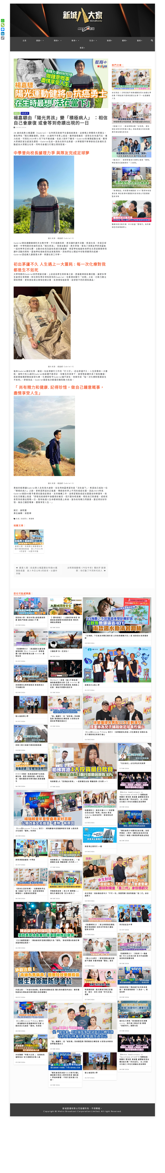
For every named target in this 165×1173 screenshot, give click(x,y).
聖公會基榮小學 (22, 716)
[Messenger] (2, 29)
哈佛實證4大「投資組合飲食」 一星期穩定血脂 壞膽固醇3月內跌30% (79, 781)
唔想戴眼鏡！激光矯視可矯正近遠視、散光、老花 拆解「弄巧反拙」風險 (99, 991)
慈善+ (82, 48)
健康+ (39, 40)
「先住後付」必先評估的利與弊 (132, 763)
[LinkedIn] (2, 34)
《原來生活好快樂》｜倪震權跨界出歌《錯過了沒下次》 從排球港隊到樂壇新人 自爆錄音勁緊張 (30, 890)
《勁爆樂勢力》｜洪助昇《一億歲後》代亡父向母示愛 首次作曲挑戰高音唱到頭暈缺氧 (133, 955)
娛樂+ (109, 40)
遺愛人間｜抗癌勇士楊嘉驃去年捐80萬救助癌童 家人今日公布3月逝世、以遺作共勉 (37, 571)
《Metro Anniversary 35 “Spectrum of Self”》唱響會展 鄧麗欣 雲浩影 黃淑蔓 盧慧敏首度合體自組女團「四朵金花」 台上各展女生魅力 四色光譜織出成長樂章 (134, 797)
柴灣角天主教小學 (92, 685)
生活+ (92, 40)
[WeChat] (2, 25)
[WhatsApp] (2, 21)
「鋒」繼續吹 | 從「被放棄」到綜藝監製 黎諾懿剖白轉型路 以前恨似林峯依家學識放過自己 (65, 718)
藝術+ (139, 40)
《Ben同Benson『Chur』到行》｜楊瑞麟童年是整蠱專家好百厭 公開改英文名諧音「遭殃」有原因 (30, 1023)
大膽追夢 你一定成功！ (59, 651)
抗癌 (18, 519)
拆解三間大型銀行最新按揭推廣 (29, 745)
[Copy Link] (2, 38)
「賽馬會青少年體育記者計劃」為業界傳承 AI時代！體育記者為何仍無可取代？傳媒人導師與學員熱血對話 (134, 832)
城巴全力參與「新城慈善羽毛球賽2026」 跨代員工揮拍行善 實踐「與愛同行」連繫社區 (133, 1023)
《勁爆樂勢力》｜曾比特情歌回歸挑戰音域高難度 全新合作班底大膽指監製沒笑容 (100, 926)
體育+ (124, 40)
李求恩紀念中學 (126, 924)
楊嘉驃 (31, 519)
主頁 (25, 40)
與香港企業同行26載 (93, 846)
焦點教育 (25, 113)
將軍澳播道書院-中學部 (25, 860)
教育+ (74, 40)
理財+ (56, 40)
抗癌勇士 (24, 519)
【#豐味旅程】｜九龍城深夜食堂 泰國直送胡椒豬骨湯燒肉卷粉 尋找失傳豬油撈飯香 (65, 619)
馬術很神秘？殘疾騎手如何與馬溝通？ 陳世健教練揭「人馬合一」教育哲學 (133, 989)
